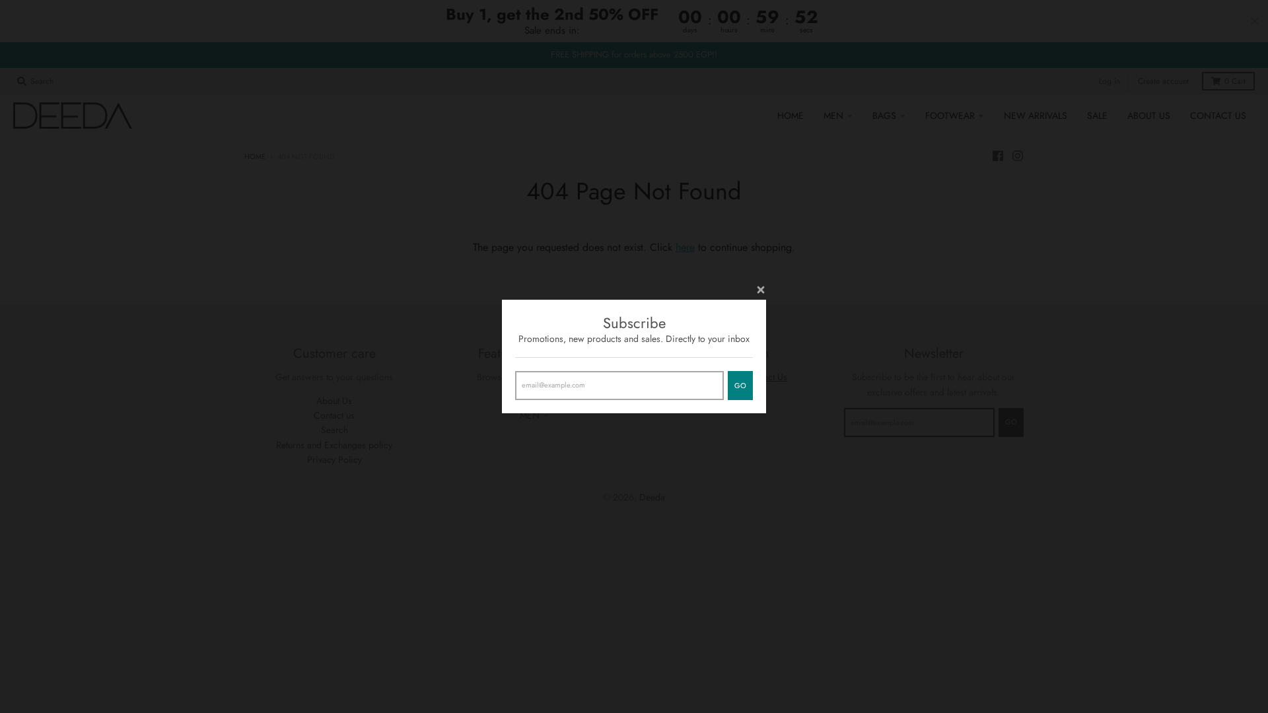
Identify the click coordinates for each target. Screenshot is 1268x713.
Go (740, 385)
